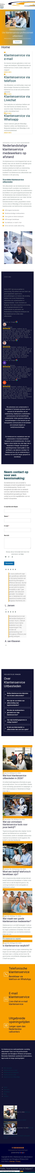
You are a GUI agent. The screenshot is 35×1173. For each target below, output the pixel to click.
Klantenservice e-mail (10, 1070)
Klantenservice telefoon (11, 1072)
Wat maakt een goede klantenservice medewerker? (17, 920)
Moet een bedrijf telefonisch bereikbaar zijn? (17, 873)
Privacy (18, 1161)
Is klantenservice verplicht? (16, 945)
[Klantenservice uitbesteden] (17, 4)
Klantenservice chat (10, 1075)
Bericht (6, 535)
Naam (6, 516)
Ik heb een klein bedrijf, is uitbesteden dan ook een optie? (18, 728)
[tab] (17, 694)
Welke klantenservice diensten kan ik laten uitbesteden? (17, 694)
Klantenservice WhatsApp (12, 1077)
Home (5, 1087)
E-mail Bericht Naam (11, 507)
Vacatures (7, 1092)
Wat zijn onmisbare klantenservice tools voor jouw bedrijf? (15, 825)
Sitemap (12, 1161)
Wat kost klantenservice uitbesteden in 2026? (14, 777)
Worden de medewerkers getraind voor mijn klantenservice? (15, 712)
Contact (6, 1096)
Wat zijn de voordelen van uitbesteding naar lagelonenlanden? (15, 703)
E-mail (6, 526)
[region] (17, 27)
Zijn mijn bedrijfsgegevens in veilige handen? (17, 721)
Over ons (6, 1089)
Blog (5, 1094)
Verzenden (9, 563)
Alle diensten (8, 1068)
